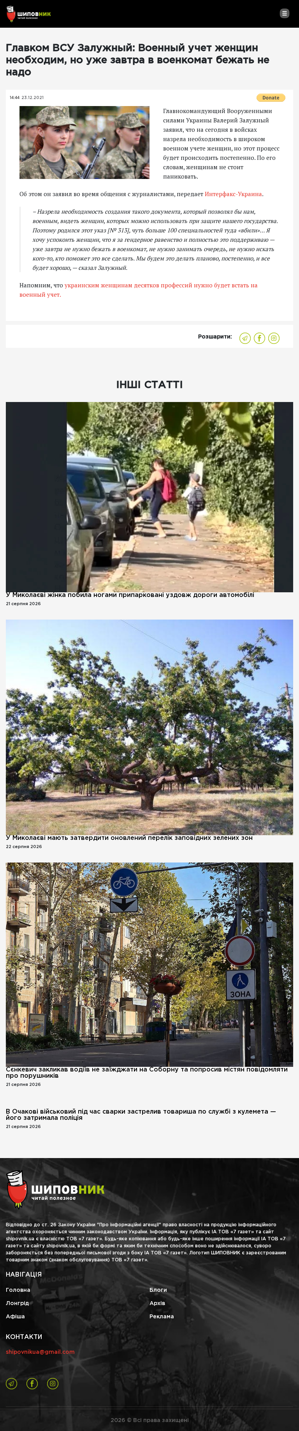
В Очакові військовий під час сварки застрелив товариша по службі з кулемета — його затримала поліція (141, 1115)
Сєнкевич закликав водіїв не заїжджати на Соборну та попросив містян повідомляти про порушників (147, 1073)
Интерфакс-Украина (233, 194)
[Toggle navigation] (284, 13)
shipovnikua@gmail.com (40, 1352)
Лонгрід (17, 1303)
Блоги (158, 1290)
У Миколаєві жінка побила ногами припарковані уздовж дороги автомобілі (130, 595)
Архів (157, 1303)
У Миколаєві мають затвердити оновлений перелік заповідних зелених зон (129, 838)
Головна (18, 1290)
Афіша (15, 1316)
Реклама (162, 1316)
